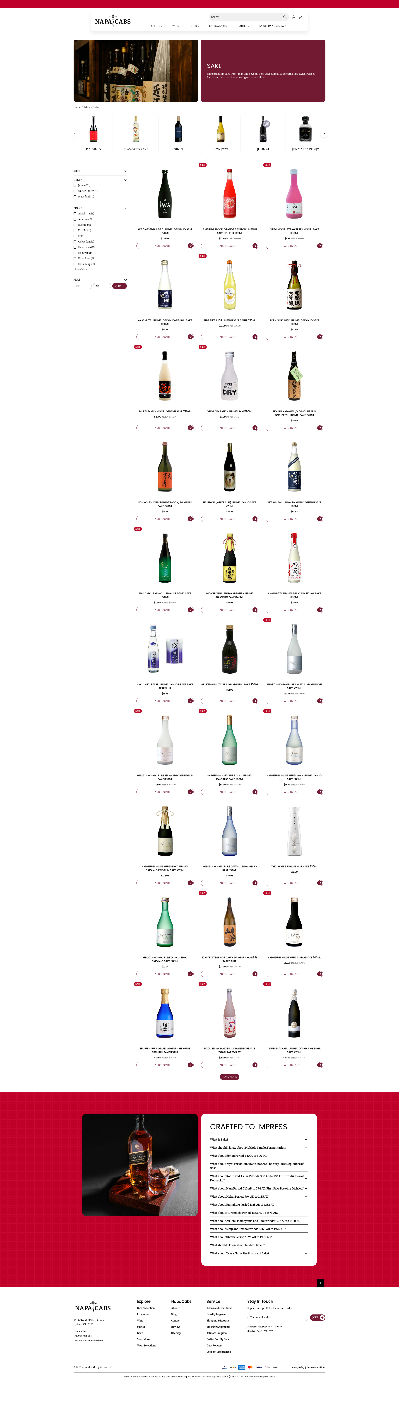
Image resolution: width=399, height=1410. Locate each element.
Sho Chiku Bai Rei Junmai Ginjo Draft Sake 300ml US (165, 686)
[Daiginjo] (93, 129)
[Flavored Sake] (136, 129)
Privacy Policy (298, 1367)
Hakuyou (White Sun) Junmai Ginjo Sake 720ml (229, 504)
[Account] (294, 17)
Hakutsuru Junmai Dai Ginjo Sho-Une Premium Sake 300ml (165, 1050)
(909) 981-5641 (237, 1376)
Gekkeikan (86, 241)
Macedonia (86, 196)
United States (88, 191)
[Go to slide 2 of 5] (324, 133)
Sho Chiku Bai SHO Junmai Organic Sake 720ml (165, 595)
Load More (230, 1076)
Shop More (143, 1339)
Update (119, 286)
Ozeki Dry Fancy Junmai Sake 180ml (229, 411)
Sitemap (176, 1333)
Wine (140, 1320)
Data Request (214, 1345)
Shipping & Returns (218, 1320)
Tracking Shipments (218, 1326)
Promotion (143, 1314)
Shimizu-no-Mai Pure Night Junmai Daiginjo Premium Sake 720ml (165, 868)
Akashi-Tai (86, 213)
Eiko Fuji (84, 230)
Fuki (82, 236)
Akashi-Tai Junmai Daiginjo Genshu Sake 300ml (165, 322)
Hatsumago (86, 264)
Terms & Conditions (316, 1367)
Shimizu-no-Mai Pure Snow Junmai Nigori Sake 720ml (294, 686)
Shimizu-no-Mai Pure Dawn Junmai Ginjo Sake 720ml (229, 868)
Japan (84, 185)
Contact (175, 1320)
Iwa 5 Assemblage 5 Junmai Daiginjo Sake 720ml (164, 231)
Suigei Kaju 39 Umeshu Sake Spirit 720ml (230, 320)
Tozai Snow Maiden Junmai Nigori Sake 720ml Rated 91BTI (229, 1050)
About (174, 1308)
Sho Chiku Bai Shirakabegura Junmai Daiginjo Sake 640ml (229, 595)
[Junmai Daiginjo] (305, 129)
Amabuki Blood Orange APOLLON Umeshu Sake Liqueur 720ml (230, 231)
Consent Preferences (219, 1351)
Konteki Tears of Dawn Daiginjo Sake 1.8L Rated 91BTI (229, 959)
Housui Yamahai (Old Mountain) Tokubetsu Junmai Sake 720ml (294, 413)
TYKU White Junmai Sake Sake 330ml (294, 866)
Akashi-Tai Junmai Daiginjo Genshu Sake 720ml (294, 504)
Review (175, 1326)
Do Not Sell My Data (218, 1339)
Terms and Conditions (219, 1308)
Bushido (84, 224)
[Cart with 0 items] (301, 17)
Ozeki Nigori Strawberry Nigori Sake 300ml (294, 231)
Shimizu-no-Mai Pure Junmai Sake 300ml (294, 957)
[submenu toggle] (164, 26)
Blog (174, 1314)
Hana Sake (86, 258)
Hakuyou (85, 252)
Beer (140, 1333)
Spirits (141, 1326)
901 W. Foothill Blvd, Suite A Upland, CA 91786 (90, 1322)
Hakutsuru (86, 247)
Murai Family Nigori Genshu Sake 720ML (165, 411)
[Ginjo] (178, 129)
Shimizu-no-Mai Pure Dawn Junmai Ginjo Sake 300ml (294, 777)
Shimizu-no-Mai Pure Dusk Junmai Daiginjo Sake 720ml (229, 777)
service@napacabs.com (214, 1376)
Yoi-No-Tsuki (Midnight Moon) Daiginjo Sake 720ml (165, 504)
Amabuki (85, 219)
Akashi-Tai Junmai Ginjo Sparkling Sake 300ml (294, 595)
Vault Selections (146, 1345)
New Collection (146, 1308)
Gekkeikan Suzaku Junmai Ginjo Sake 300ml (229, 684)
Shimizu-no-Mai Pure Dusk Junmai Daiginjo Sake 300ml (165, 959)
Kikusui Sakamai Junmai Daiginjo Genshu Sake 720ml (294, 1050)
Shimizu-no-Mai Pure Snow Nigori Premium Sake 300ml (165, 777)
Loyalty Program (216, 1314)
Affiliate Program (217, 1333)
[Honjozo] (220, 129)
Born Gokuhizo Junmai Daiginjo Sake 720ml (294, 322)
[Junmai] (263, 129)
